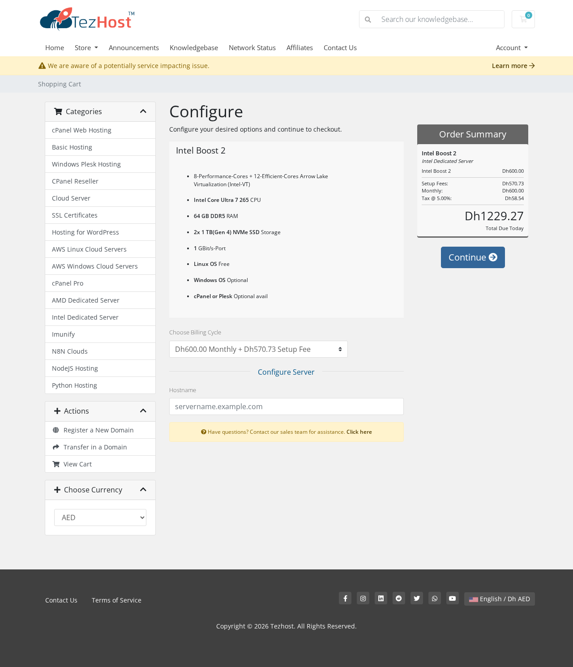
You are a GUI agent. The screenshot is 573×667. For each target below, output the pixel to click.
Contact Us (340, 47)
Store (84, 47)
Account (509, 47)
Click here (359, 431)
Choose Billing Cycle (195, 332)
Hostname (182, 390)
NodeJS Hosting (75, 368)
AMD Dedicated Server (86, 300)
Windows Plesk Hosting (86, 164)
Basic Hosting (72, 147)
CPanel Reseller (75, 181)
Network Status (252, 47)
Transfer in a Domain (93, 447)
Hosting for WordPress (85, 232)
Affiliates (299, 47)
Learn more (510, 65)
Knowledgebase (194, 47)
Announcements (134, 47)
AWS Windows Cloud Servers (95, 266)
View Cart (76, 464)
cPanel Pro (67, 283)
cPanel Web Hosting (81, 130)
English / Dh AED (504, 598)
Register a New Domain (97, 430)
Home (54, 47)
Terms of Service (116, 600)
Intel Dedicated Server (85, 317)
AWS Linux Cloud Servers (89, 249)
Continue (468, 257)
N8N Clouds (70, 351)
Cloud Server (71, 198)
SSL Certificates (75, 215)
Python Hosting (74, 385)
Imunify (63, 334)
